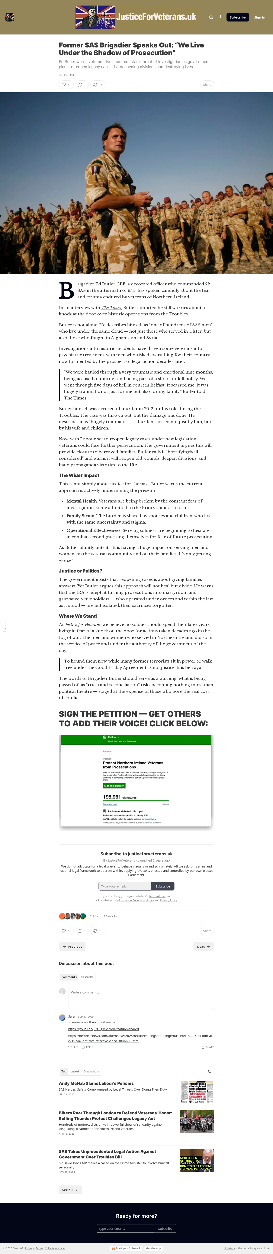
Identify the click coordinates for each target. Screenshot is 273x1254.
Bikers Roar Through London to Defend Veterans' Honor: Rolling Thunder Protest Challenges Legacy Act (115, 1116)
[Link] (52, 475)
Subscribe (238, 17)
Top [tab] (63, 1071)
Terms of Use (157, 896)
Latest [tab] (75, 1071)
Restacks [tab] (87, 977)
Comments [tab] (69, 977)
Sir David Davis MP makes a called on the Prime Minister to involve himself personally (114, 1165)
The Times (111, 307)
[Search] (211, 17)
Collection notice (55, 1248)
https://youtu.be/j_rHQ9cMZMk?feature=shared (103, 1029)
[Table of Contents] (5, 627)
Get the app (153, 1248)
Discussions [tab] (92, 1071)
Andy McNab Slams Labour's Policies (96, 1083)
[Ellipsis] (212, 1016)
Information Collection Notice (135, 900)
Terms (39, 1248)
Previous (75, 946)
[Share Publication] (220, 17)
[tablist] (77, 977)
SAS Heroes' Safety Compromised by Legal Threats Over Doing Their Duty (113, 1089)
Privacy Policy (168, 900)
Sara (71, 1016)
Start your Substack (128, 1248)
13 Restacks (109, 916)
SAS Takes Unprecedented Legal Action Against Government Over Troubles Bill (107, 1154)
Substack (229, 1248)
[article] (136, 1092)
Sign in (259, 17)
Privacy (29, 1248)
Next (201, 946)
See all (67, 1190)
